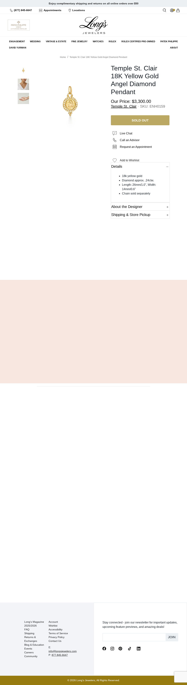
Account (53, 621)
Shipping (29, 633)
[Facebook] (104, 648)
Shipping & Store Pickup (130, 215)
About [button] (174, 47)
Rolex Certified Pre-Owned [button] (138, 41)
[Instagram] (112, 648)
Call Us (74, 268)
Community (30, 656)
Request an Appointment (136, 146)
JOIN (171, 637)
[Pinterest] (120, 648)
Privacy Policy (56, 637)
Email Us (93, 268)
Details (116, 166)
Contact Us (55, 640)
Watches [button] (98, 41)
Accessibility (55, 629)
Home (63, 57)
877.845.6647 (60, 654)
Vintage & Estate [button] (56, 41)
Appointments (52, 10)
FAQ (26, 629)
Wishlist (53, 625)
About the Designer (126, 207)
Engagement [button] (17, 41)
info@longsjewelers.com (63, 651)
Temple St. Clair (124, 106)
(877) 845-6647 (23, 10)
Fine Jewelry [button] (79, 41)
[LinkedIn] (138, 648)
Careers (29, 652)
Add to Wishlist (129, 160)
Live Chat (126, 133)
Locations (78, 10)
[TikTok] (129, 648)
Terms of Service (58, 633)
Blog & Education (34, 644)
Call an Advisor (130, 140)
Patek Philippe (169, 41)
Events (28, 648)
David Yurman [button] (17, 47)
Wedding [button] (35, 41)
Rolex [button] (112, 41)
